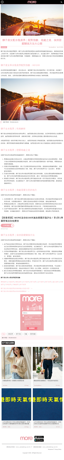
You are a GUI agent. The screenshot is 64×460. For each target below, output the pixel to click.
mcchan (5, 385)
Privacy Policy (58, 449)
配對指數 (33, 334)
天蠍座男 (16, 284)
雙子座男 (33, 282)
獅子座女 (18, 334)
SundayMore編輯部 (38, 385)
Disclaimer (50, 449)
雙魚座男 (19, 282)
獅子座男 (48, 282)
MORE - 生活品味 (7, 426)
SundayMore (52, 47)
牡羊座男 (26, 282)
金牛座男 (41, 282)
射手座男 (23, 284)
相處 (26, 334)
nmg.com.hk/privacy (29, 318)
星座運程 (4, 47)
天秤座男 (8, 284)
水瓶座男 (11, 282)
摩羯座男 (4, 282)
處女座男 (56, 282)
